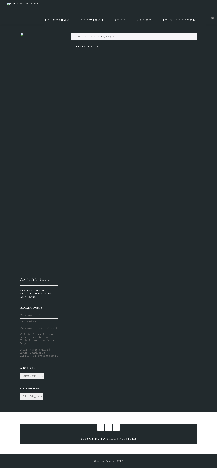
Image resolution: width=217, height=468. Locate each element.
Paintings (57, 20)
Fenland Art (29, 321)
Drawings (92, 20)
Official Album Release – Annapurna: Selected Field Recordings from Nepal (38, 339)
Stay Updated (179, 20)
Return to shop (86, 46)
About (144, 20)
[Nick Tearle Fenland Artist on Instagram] (108, 427)
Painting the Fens (33, 315)
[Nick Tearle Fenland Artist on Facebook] (100, 427)
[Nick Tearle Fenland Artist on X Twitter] (116, 427)
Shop (121, 20)
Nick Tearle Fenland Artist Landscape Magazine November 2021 (39, 352)
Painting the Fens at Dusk (39, 328)
